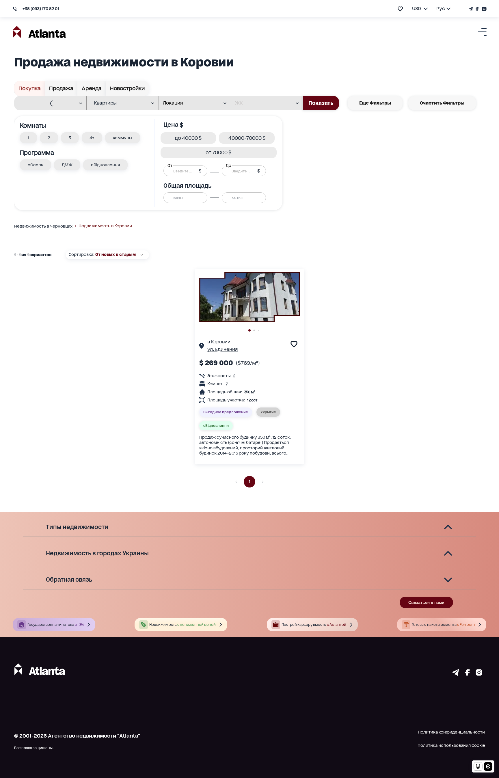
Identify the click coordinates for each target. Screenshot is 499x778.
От (169, 165)
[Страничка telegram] (455, 673)
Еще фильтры (375, 103)
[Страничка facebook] (467, 673)
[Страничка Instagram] (483, 8)
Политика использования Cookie (451, 745)
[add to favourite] (400, 9)
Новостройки (127, 88)
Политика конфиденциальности (451, 732)
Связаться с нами (426, 602)
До (228, 165)
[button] (28, 137)
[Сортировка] (141, 254)
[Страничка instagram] (479, 673)
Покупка (29, 88)
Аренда (92, 88)
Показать (320, 103)
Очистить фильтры (442, 103)
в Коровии (218, 342)
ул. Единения (222, 349)
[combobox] (47, 103)
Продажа (61, 88)
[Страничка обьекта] (201, 346)
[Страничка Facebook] (477, 8)
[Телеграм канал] (471, 9)
